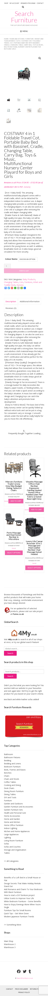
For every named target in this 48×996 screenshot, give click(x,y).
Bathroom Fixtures (12, 757)
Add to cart (24, 270)
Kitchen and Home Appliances (17, 831)
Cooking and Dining (12, 785)
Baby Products (29, 279)
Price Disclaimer (21, 989)
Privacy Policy (24, 992)
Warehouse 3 (9, 947)
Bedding (7, 760)
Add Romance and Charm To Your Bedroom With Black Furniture (23, 890)
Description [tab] (10, 301)
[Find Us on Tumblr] (30, 971)
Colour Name (11, 259)
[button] (39, 58)
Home (6, 39)
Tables (7, 853)
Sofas (6, 843)
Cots (18, 41)
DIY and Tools (10, 797)
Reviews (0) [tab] (10, 308)
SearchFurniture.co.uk (25, 978)
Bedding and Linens (12, 763)
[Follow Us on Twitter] (25, 971)
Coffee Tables (10, 782)
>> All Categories (11, 861)
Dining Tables (10, 794)
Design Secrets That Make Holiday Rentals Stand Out (22, 885)
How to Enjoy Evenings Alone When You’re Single (22, 906)
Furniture (29, 39)
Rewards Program (28, 3)
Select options (14, 552)
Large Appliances (11, 834)
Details (27, 187)
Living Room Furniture (13, 840)
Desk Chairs (9, 788)
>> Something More (12, 924)
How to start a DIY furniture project (19, 895)
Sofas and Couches (12, 846)
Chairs (6, 776)
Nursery (20, 285)
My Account (14, 3)
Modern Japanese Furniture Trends (19, 916)
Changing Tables (11, 282)
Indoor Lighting (10, 828)
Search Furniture (24, 16)
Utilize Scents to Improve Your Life (19, 898)
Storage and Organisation (15, 850)
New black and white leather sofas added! (19, 699)
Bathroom (8, 754)
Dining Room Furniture (14, 791)
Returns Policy (36, 989)
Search (10, 676)
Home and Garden (12, 819)
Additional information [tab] (30, 301)
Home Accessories (12, 816)
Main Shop (8, 941)
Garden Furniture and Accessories (18, 806)
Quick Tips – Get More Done (16, 913)
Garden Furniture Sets (13, 809)
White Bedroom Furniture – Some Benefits (22, 901)
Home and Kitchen (17, 39)
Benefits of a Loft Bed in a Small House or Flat (22, 879)
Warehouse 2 (9, 944)
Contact (40, 3)
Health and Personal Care (15, 813)
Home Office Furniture (13, 825)
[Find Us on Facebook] (19, 971)
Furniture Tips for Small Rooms (17, 910)
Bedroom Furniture (12, 766)
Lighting (7, 837)
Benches (7, 773)
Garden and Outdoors (13, 803)
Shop (6, 3)
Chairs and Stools (11, 779)
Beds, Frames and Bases (15, 769)
